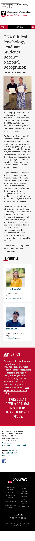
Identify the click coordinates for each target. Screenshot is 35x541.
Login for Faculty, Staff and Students (15, 445)
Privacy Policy (7, 443)
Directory (24, 488)
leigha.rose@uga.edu (13, 298)
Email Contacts (7, 455)
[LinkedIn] (25, 518)
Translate (8, 7)
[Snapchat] (19, 518)
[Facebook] (10, 518)
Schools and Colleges (10, 488)
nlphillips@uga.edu (13, 338)
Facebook (4, 461)
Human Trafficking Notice (10, 506)
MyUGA (10, 492)
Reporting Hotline (24, 506)
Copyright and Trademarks (10, 496)
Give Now (19, 27)
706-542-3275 (12, 453)
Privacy (24, 496)
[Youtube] (22, 518)
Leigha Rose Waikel (12, 115)
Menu (5, 27)
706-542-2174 (14, 451)
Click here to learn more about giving (16, 390)
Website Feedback (10, 501)
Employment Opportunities (24, 492)
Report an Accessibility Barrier (24, 501)
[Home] (17, 15)
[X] (13, 518)
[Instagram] (16, 518)
